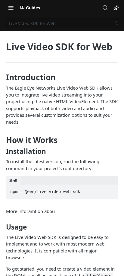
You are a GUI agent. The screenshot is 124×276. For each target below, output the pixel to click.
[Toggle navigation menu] (11, 7)
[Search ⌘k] (105, 7)
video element (95, 269)
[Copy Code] (111, 190)
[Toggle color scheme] (116, 7)
